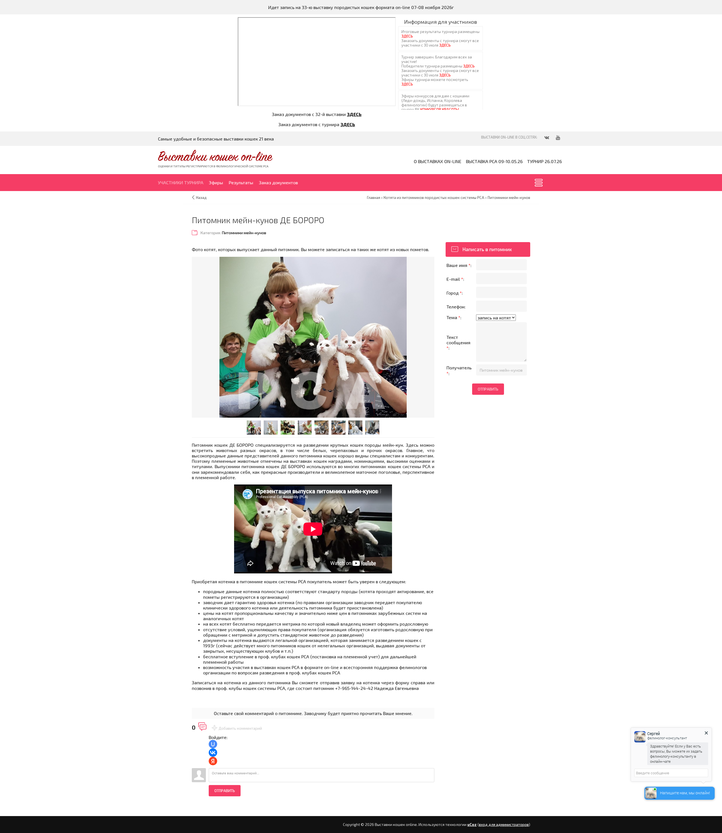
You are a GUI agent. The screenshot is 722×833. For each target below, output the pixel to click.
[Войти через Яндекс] (213, 761)
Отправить (224, 790)
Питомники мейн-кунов (244, 232)
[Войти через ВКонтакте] (213, 752)
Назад (201, 197)
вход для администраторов (504, 824)
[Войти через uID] (213, 744)
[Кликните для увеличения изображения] (313, 337)
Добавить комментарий (240, 728)
